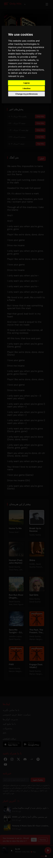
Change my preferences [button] (26, 94)
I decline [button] (26, 88)
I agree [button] (26, 83)
